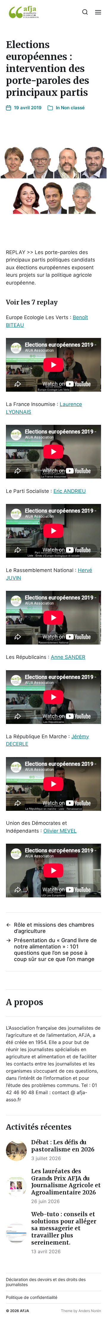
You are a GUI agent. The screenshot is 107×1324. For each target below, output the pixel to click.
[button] (85, 12)
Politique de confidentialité (31, 1297)
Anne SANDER (68, 657)
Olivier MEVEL (60, 831)
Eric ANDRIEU (70, 491)
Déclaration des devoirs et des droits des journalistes (46, 1282)
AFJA (24, 1310)
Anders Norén (89, 1310)
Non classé (73, 107)
